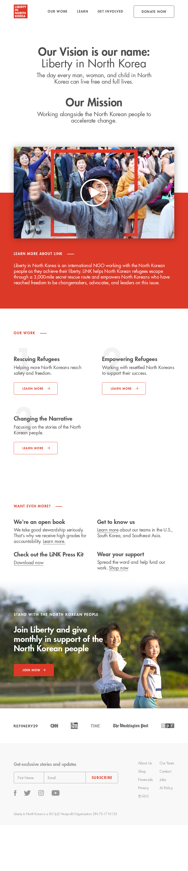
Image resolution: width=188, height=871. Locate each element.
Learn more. (54, 541)
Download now (28, 562)
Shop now (118, 568)
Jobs (163, 780)
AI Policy (166, 788)
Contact (165, 771)
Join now (31, 670)
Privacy (143, 788)
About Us (145, 763)
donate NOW (154, 11)
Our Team (167, 763)
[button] (57, 11)
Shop (142, 771)
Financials (145, 780)
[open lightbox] (94, 192)
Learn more (108, 530)
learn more (121, 388)
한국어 (143, 796)
